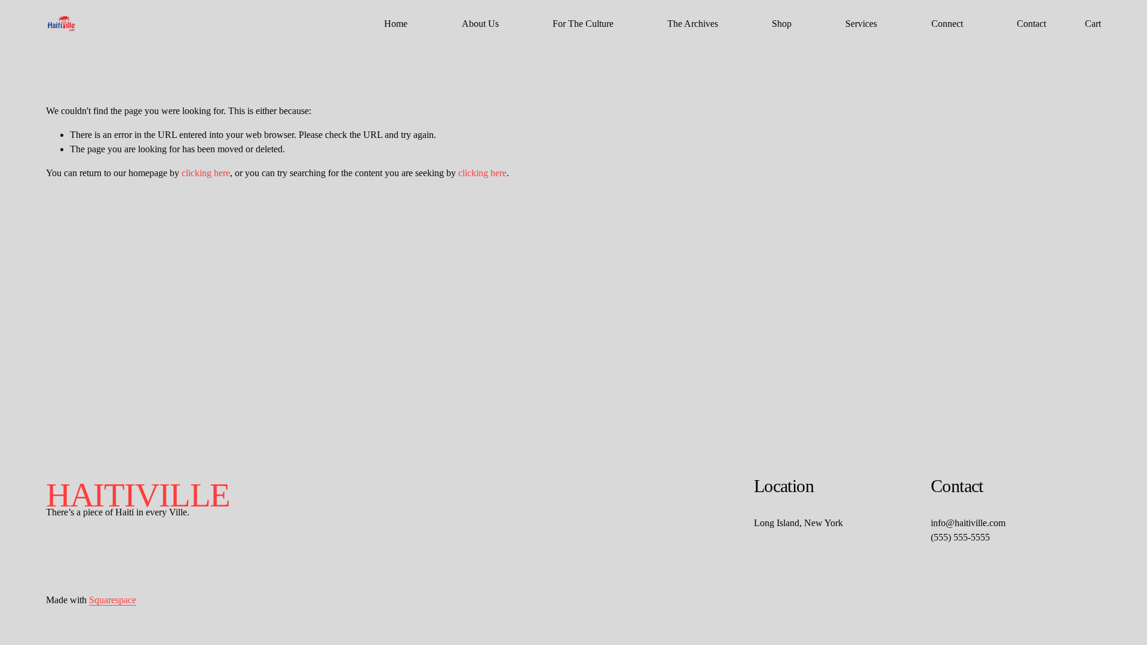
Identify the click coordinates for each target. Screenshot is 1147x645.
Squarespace (112, 600)
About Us (480, 24)
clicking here (206, 173)
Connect (947, 24)
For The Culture (583, 24)
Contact (1031, 24)
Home (395, 24)
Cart (1093, 24)
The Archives (692, 24)
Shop (782, 24)
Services (861, 24)
